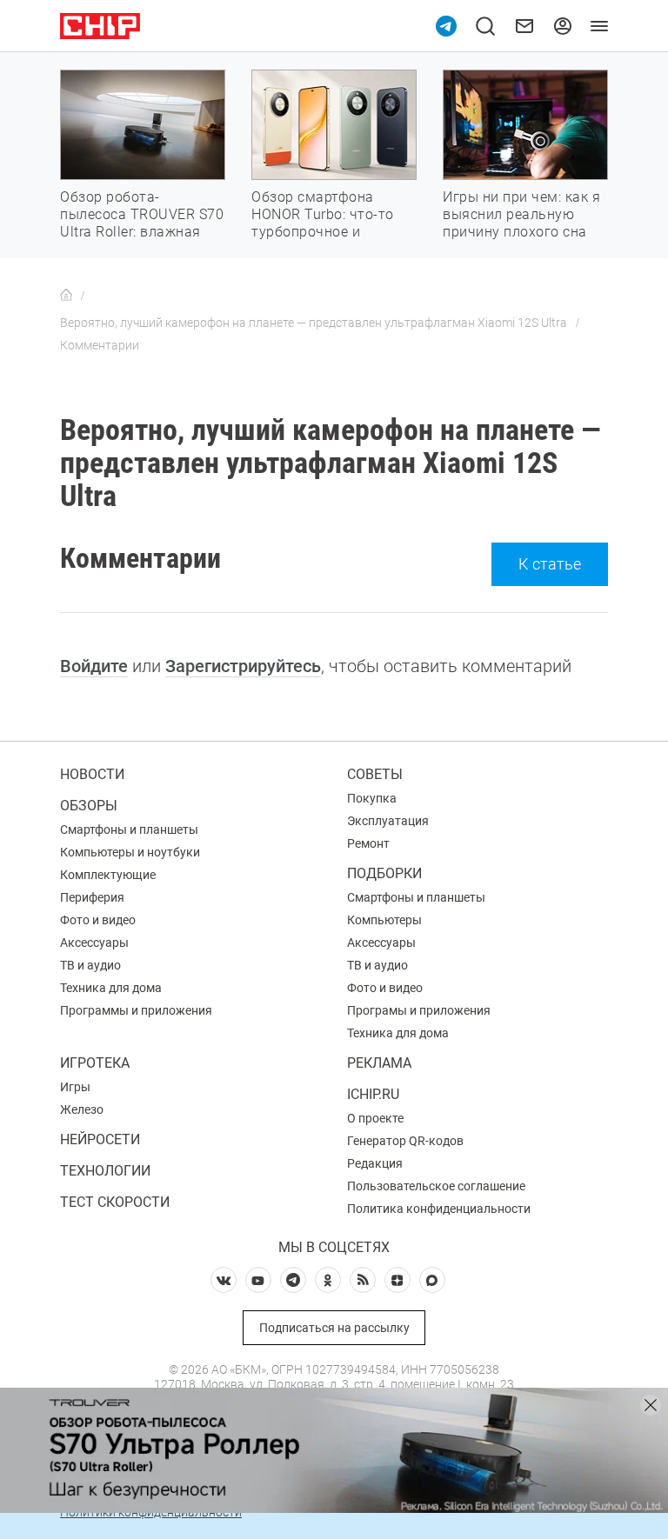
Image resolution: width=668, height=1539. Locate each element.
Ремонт (368, 843)
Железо (82, 1109)
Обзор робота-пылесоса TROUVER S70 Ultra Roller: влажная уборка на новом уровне (142, 232)
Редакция (375, 1163)
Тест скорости (115, 1202)
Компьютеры (384, 920)
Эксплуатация (388, 821)
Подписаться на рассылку (334, 1328)
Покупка (372, 798)
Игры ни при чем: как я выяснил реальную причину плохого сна (521, 214)
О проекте (375, 1118)
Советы (375, 774)
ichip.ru (373, 1094)
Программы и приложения (136, 1010)
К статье (549, 564)
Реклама (379, 1063)
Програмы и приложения (419, 1010)
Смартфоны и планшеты (129, 829)
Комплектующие (108, 875)
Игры (75, 1087)
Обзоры (88, 805)
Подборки (384, 873)
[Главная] (66, 296)
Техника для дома (111, 988)
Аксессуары (94, 942)
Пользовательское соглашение (436, 1186)
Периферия (92, 897)
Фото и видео (98, 920)
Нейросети (100, 1139)
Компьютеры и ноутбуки (130, 852)
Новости (92, 774)
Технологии (105, 1171)
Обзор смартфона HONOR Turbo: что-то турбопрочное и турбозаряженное (322, 223)
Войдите (94, 666)
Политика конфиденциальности (439, 1209)
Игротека (95, 1063)
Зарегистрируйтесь (243, 666)
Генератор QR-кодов (405, 1141)
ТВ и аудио (90, 965)
